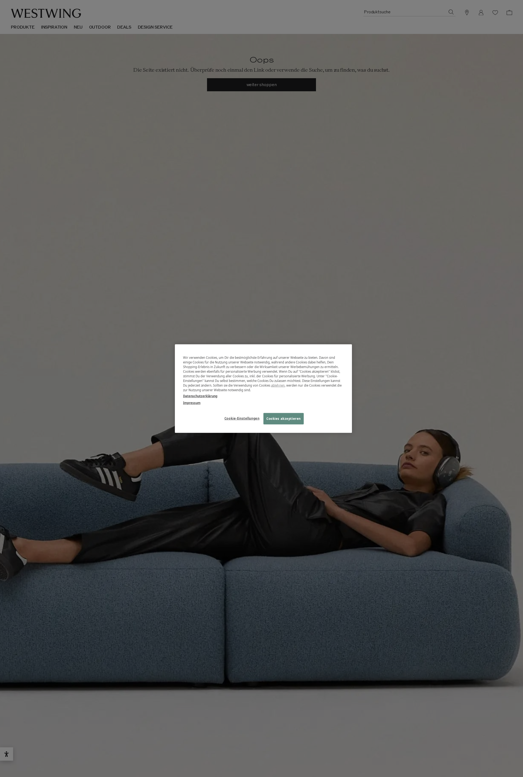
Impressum (191, 402)
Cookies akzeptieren (283, 418)
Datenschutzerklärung (200, 396)
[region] (263, 388)
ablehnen (278, 385)
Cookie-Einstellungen (241, 418)
